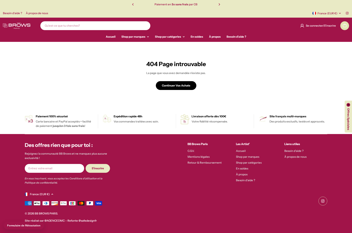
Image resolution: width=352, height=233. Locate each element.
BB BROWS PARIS (46, 213)
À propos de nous (37, 13)
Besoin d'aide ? (12, 13)
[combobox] (95, 25)
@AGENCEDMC (54, 220)
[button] (133, 4)
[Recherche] (145, 26)
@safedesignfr (87, 220)
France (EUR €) (327, 13)
